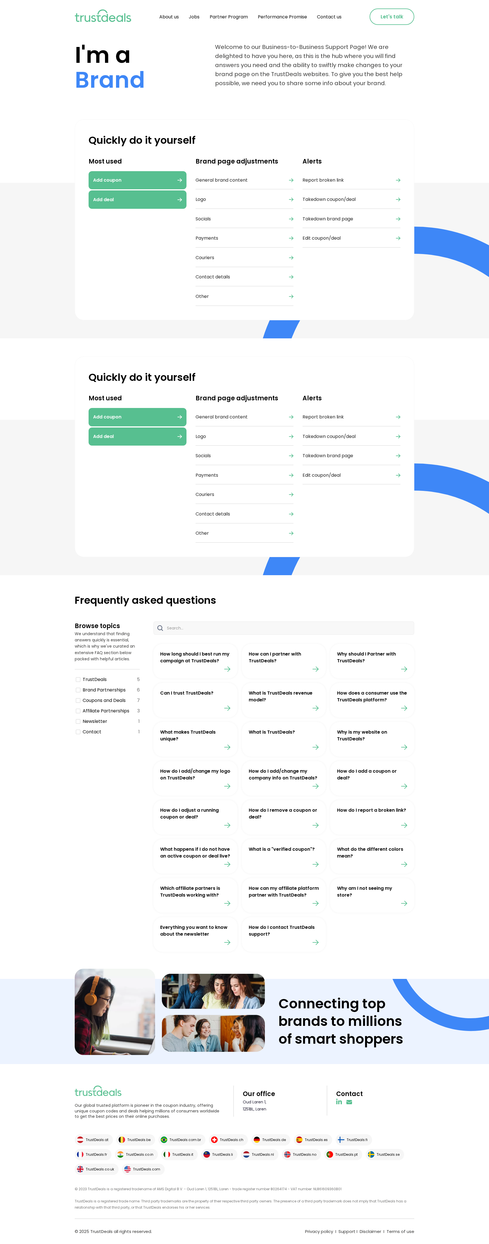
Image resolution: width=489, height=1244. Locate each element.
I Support (345, 1231)
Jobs (194, 17)
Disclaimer (370, 1231)
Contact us (329, 17)
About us (169, 17)
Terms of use (400, 1231)
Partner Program (229, 17)
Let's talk (392, 16)
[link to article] (195, 661)
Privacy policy (319, 1231)
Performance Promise (282, 17)
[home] (103, 17)
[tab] (137, 417)
